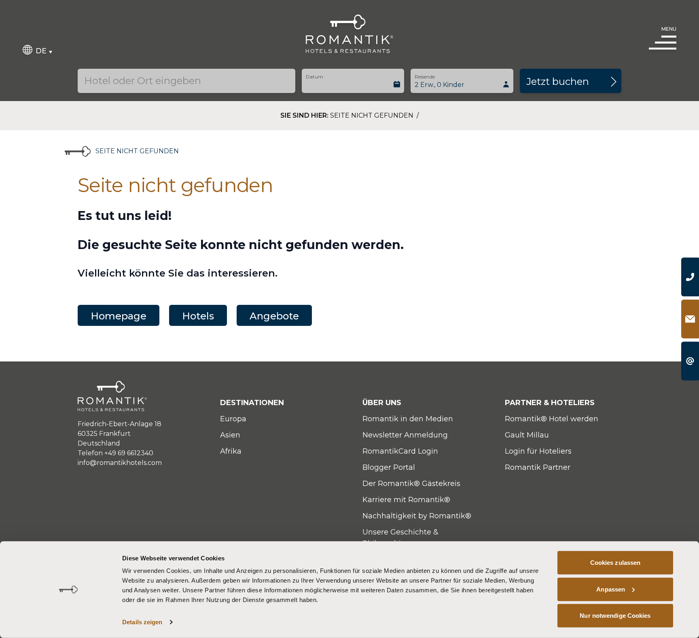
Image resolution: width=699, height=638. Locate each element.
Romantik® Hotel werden (551, 418)
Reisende (425, 77)
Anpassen (610, 588)
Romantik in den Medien (407, 418)
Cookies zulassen (615, 562)
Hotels (198, 316)
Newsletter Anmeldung (405, 435)
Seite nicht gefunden (372, 115)
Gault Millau (527, 435)
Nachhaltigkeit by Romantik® (416, 515)
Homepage (118, 316)
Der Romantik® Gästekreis (411, 483)
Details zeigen (142, 622)
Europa (233, 418)
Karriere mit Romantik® (406, 499)
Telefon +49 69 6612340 (115, 453)
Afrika (230, 451)
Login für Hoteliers (538, 451)
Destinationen (252, 402)
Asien (230, 435)
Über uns (381, 402)
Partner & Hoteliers (550, 402)
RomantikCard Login (400, 451)
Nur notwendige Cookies (615, 615)
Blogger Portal (388, 467)
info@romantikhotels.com (120, 463)
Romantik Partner (537, 467)
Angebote (274, 316)
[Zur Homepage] (349, 33)
